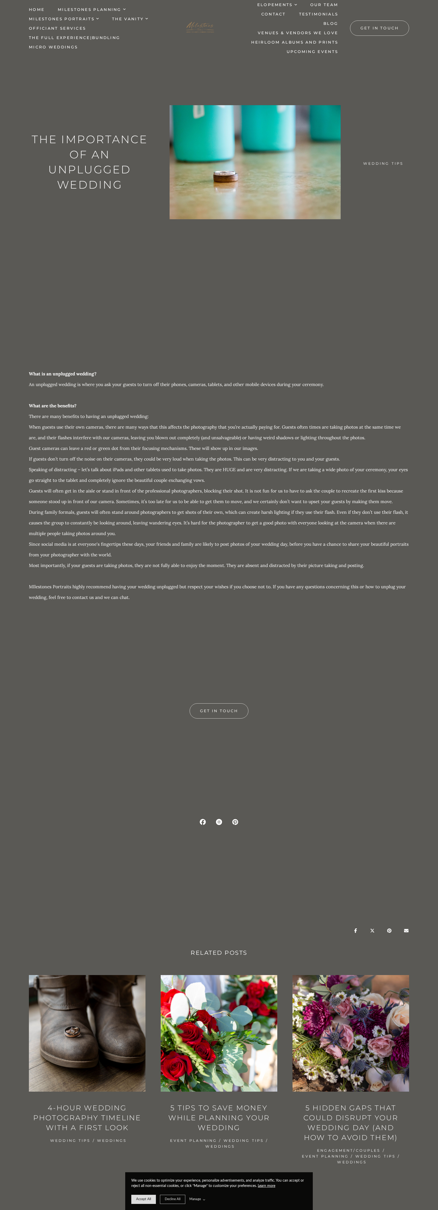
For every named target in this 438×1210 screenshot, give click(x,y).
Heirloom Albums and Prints (294, 42)
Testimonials (318, 14)
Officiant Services (57, 28)
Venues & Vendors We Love (298, 32)
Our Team (324, 4)
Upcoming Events (312, 51)
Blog (330, 23)
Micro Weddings (53, 47)
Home (37, 9)
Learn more (266, 1186)
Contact (273, 14)
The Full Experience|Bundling (74, 37)
